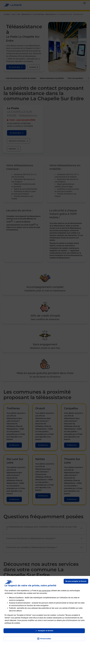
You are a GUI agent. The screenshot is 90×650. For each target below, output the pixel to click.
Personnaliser (45, 639)
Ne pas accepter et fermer (75, 581)
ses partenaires (44, 591)
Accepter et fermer (45, 631)
